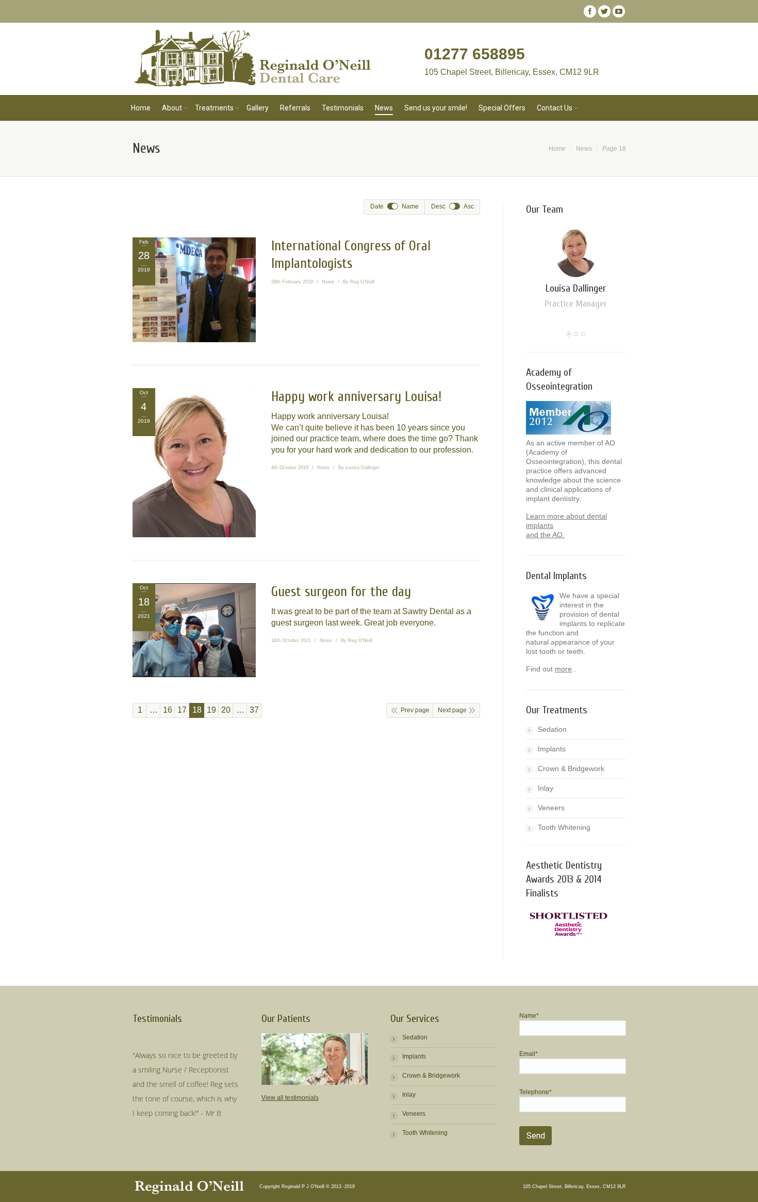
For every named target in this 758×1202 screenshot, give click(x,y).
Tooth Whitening (564, 827)
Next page (452, 710)
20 (225, 710)
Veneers (551, 808)
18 (197, 710)
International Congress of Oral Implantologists (351, 254)
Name (410, 206)
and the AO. (545, 535)
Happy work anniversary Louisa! (356, 397)
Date (377, 206)
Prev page (415, 710)
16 (167, 710)
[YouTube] (619, 11)
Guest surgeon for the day (341, 592)
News (328, 281)
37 (254, 710)
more (563, 669)
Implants (552, 749)
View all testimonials (290, 1097)
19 (211, 710)
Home (557, 148)
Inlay (545, 788)
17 (182, 710)
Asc (469, 206)
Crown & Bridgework (571, 768)
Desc (438, 206)
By (358, 281)
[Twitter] (604, 11)
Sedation (552, 729)
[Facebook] (590, 11)
